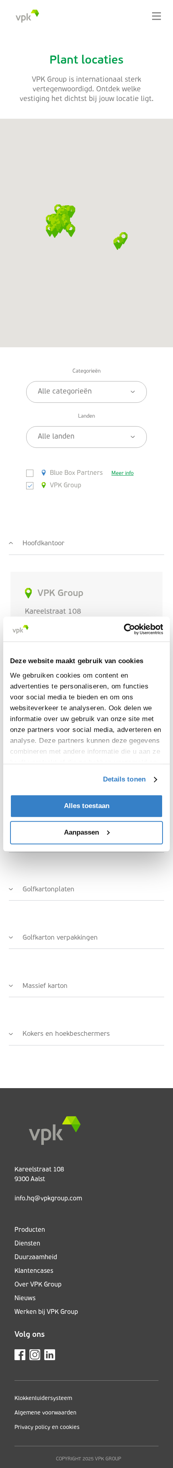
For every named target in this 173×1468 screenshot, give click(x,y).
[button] (54, 232)
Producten (29, 1230)
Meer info (122, 473)
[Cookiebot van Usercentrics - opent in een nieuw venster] (128, 629)
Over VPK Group (38, 1285)
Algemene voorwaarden (45, 1413)
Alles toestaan (86, 806)
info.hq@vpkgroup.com (48, 1199)
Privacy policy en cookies (47, 1428)
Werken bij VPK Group (46, 1312)
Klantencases (33, 1271)
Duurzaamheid (35, 1257)
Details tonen (124, 779)
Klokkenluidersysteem (43, 1399)
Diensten (27, 1244)
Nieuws (24, 1298)
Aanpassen (81, 832)
